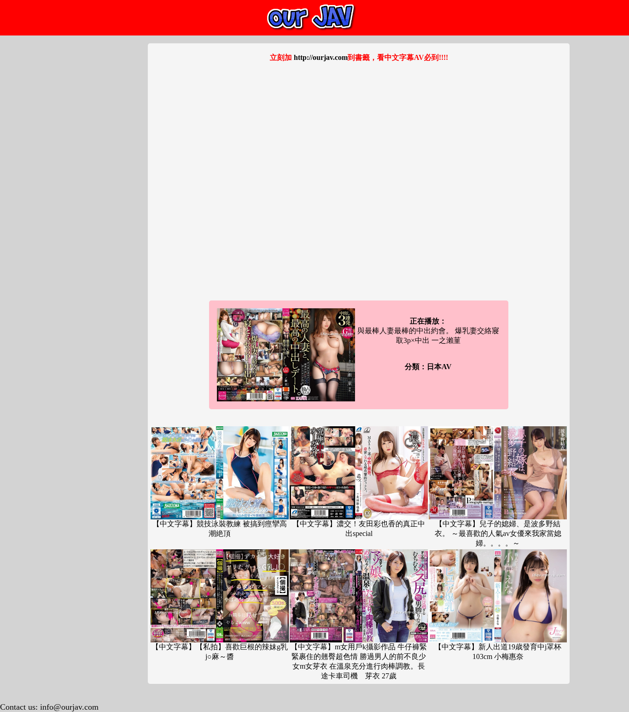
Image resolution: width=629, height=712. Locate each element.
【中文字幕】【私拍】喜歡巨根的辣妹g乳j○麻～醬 (219, 651)
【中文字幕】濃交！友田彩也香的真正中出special (358, 528)
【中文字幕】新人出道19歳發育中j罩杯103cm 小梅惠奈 (497, 651)
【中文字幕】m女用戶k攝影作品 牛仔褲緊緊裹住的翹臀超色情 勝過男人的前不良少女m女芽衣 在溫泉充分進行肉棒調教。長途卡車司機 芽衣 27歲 (359, 661)
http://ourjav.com (321, 57)
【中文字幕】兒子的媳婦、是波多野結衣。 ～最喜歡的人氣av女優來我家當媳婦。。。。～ (498, 533)
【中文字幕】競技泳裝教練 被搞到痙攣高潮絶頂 (219, 528)
